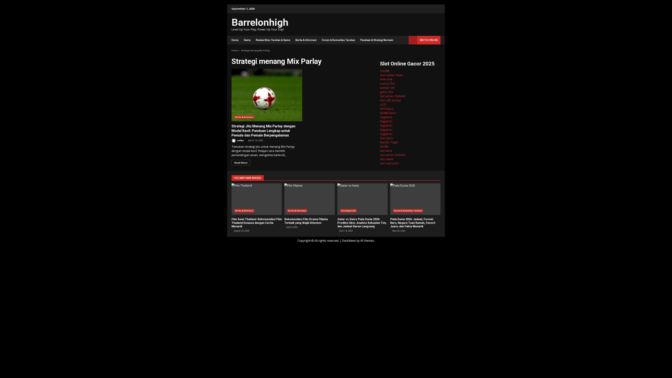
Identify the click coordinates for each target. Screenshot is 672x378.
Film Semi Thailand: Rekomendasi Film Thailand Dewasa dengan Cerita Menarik (257, 199)
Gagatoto (386, 117)
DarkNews (349, 241)
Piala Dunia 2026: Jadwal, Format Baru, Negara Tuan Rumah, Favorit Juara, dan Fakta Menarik (415, 199)
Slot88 (384, 146)
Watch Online (429, 40)
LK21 (383, 104)
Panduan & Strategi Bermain (376, 40)
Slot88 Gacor (388, 113)
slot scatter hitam (391, 75)
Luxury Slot (387, 83)
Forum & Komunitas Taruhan (338, 40)
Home (235, 40)
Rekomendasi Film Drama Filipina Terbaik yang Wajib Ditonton (309, 199)
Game (247, 40)
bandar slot (387, 88)
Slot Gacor (386, 109)
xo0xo (240, 140)
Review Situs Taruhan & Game (273, 40)
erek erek (386, 79)
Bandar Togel (389, 142)
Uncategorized (348, 210)
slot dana (386, 151)
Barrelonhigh (260, 22)
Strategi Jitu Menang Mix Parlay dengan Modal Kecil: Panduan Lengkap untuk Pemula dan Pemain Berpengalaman (267, 95)
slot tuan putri (389, 163)
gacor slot (386, 92)
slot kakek (386, 159)
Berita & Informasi (306, 40)
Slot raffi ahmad (390, 100)
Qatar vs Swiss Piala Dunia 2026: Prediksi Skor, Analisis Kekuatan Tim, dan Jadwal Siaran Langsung (362, 199)
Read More (240, 162)
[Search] (404, 40)
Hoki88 (384, 71)
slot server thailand (392, 96)
